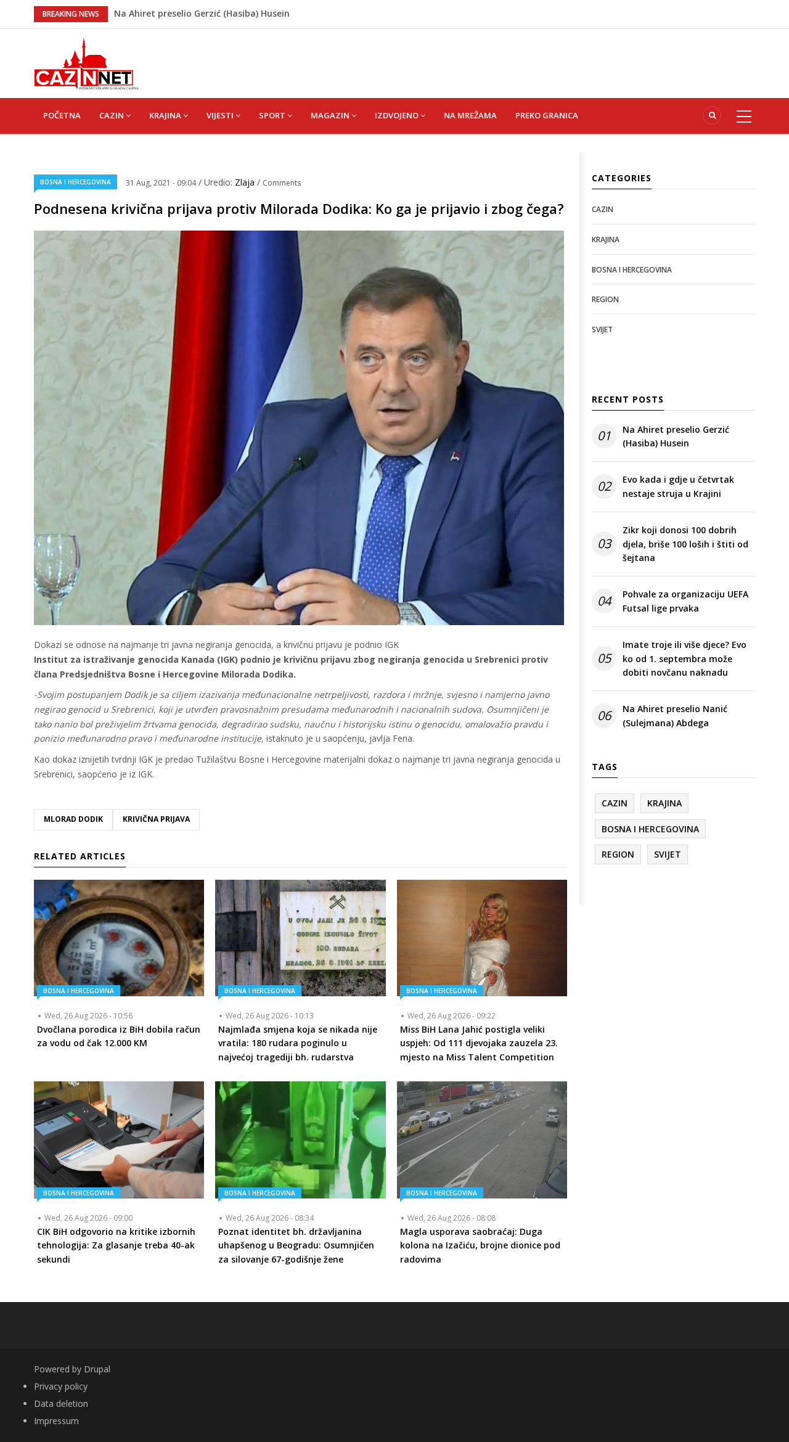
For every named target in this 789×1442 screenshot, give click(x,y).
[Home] (86, 62)
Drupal (97, 1369)
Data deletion (61, 1403)
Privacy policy (61, 1386)
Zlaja (246, 182)
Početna (62, 115)
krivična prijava (156, 819)
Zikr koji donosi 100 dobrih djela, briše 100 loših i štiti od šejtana (685, 543)
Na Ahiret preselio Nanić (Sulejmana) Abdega (211, 13)
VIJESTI (220, 115)
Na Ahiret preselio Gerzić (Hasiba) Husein (676, 436)
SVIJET (602, 329)
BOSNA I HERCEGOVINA (75, 182)
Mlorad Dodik (73, 819)
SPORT (273, 115)
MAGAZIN (331, 115)
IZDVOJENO (397, 115)
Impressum (56, 1421)
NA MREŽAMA (470, 115)
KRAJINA (166, 115)
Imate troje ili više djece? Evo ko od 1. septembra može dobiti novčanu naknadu (684, 658)
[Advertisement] (456, 56)
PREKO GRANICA (546, 115)
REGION (605, 299)
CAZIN (112, 115)
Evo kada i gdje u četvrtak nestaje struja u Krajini (678, 486)
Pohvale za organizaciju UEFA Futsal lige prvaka (685, 600)
